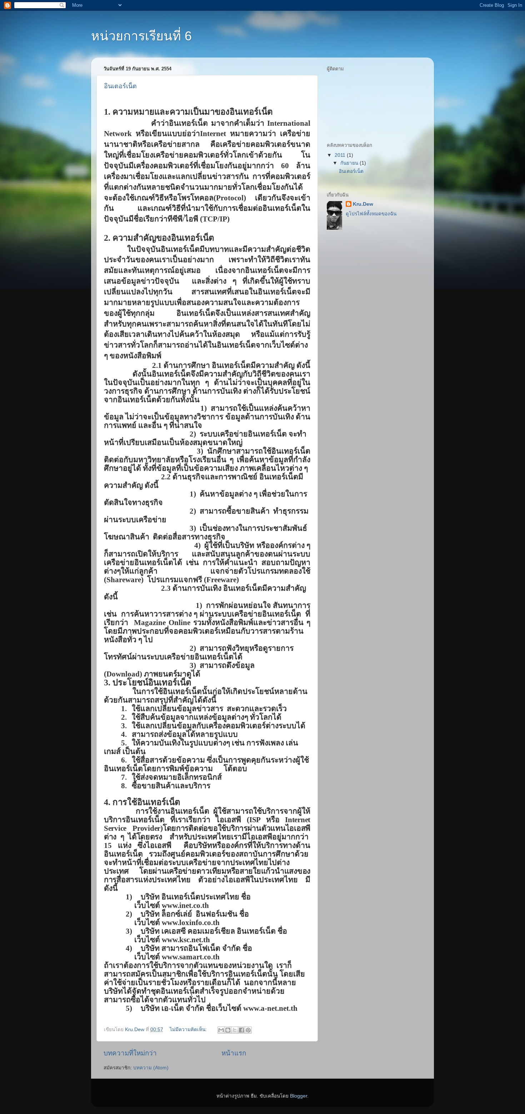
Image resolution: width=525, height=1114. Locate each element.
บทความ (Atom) (151, 1067)
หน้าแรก (233, 1053)
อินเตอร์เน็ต (120, 86)
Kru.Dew (363, 204)
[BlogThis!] (227, 1030)
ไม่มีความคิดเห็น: (189, 1029)
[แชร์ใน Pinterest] (248, 1030)
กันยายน (350, 163)
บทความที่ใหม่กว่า (130, 1053)
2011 (341, 155)
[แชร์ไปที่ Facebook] (241, 1030)
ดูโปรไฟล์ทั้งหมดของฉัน (371, 213)
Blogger (298, 1096)
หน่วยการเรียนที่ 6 (141, 36)
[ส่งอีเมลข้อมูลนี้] (221, 1030)
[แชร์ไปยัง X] (234, 1030)
